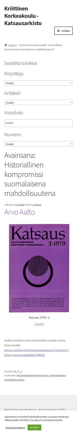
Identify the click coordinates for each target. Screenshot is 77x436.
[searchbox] (24, 122)
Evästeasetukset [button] (15, 427)
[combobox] (38, 83)
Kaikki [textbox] (10, 83)
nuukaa (37, 204)
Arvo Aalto (19, 212)
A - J (19, 371)
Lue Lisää (39, 324)
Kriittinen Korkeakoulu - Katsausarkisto (23, 16)
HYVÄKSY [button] (34, 427)
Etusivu (13, 45)
